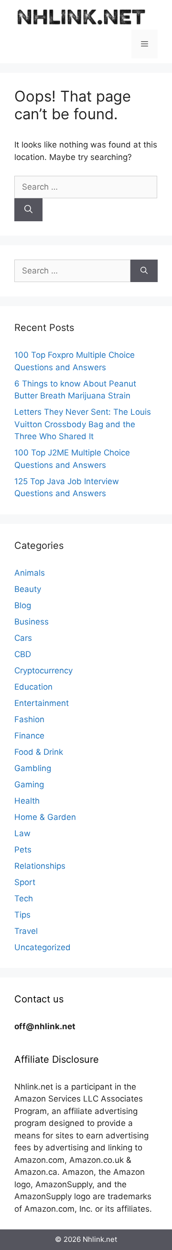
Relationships (39, 866)
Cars (23, 638)
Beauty (27, 589)
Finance (29, 735)
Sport (24, 882)
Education (33, 687)
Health (27, 801)
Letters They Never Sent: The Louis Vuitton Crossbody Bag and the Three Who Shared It (82, 424)
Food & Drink (38, 752)
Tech (23, 898)
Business (31, 621)
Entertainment (41, 703)
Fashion (29, 719)
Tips (22, 915)
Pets (23, 849)
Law (22, 833)
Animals (29, 573)
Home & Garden (45, 817)
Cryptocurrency (43, 670)
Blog (22, 605)
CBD (22, 654)
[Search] (28, 209)
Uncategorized (42, 947)
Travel (26, 931)
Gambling (32, 768)
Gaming (29, 784)
